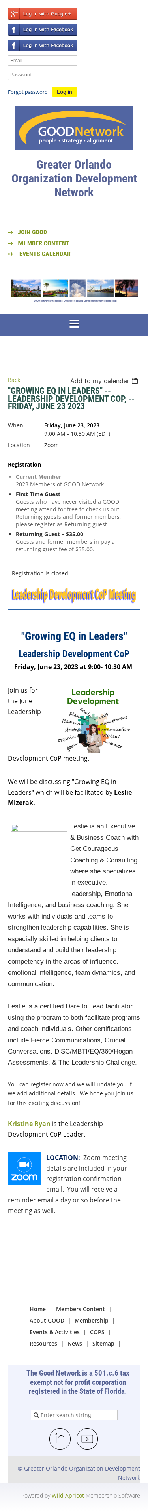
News (74, 1343)
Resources (43, 1343)
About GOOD (47, 1320)
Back (14, 379)
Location (19, 445)
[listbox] (105, 380)
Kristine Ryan (29, 1123)
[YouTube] (88, 1439)
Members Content (80, 1309)
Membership (92, 1320)
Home (38, 1309)
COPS (97, 1332)
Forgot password (28, 91)
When (15, 425)
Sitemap (103, 1343)
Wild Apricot (68, 1495)
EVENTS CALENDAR (45, 254)
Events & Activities (55, 1332)
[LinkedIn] (60, 1439)
